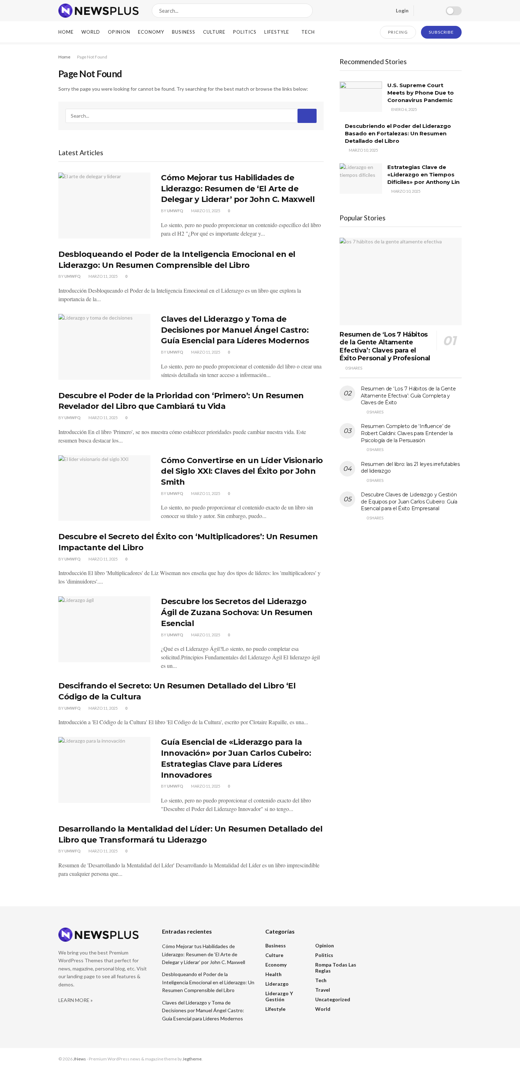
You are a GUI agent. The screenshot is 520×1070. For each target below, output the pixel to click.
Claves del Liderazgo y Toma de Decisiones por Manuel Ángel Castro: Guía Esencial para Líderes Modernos (235, 330)
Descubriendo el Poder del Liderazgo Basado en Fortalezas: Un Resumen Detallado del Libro (398, 133)
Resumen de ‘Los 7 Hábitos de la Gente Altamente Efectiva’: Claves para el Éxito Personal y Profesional (385, 346)
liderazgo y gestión (279, 996)
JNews (79, 1058)
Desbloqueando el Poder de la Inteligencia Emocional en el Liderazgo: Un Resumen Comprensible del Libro (208, 982)
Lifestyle (276, 32)
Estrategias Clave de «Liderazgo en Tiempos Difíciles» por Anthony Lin (423, 174)
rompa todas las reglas (335, 968)
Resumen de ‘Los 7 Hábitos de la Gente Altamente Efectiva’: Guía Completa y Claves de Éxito (408, 395)
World (90, 32)
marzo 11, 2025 (205, 210)
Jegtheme (192, 1058)
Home (66, 32)
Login (402, 10)
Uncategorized (332, 999)
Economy (151, 32)
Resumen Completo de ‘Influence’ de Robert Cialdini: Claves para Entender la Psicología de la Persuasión (407, 433)
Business (183, 32)
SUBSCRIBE (441, 32)
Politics (244, 32)
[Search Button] (306, 11)
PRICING (398, 32)
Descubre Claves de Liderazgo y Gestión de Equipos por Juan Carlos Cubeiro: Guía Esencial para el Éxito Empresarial (409, 501)
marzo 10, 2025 (363, 150)
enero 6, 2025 (404, 109)
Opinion (119, 32)
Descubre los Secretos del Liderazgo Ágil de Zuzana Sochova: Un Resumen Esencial (237, 612)
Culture (214, 32)
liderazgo (277, 984)
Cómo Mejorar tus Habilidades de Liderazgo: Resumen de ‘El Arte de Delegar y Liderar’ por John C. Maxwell (237, 188)
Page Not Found (92, 57)
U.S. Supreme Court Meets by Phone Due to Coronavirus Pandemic (420, 92)
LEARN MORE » (75, 1000)
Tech (308, 32)
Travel (322, 990)
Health (273, 974)
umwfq (175, 210)
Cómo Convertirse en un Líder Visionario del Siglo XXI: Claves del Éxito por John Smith (242, 471)
